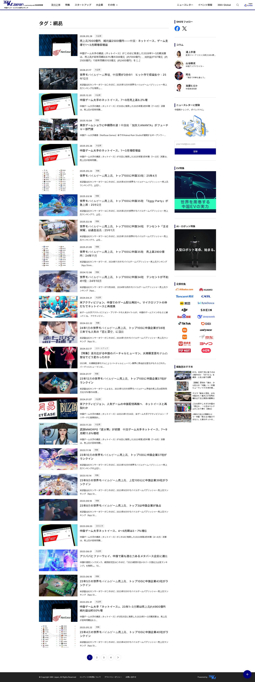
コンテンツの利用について (90, 677)
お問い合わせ (131, 677)
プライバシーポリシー (113, 677)
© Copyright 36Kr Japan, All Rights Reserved (57, 677)
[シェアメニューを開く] (247, 674)
